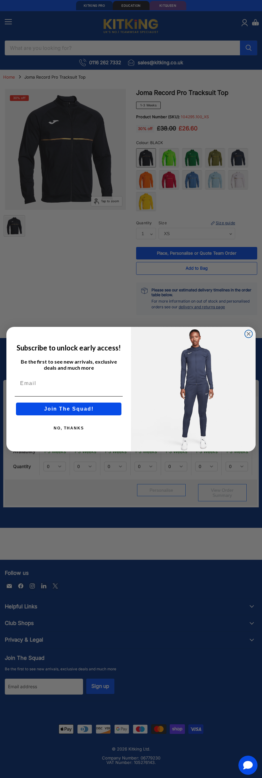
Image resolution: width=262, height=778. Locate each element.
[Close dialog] (248, 334)
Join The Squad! (69, 409)
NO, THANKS (69, 428)
